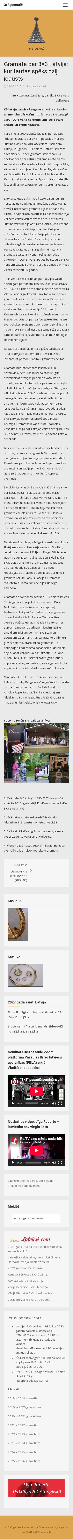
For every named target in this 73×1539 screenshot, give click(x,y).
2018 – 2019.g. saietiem (24, 1398)
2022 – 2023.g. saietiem (24, 1434)
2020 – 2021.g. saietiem (24, 1416)
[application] (36, 1091)
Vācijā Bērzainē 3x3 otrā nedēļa (29, 1299)
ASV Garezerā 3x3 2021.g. (25, 1280)
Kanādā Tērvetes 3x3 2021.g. (28, 1274)
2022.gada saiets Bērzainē (26, 1268)
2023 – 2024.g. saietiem (24, 1443)
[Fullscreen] (60, 1103)
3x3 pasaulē (13, 5)
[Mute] (54, 1103)
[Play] (13, 1103)
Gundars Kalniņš (36, 86)
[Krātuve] (25, 985)
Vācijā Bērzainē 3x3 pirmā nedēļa (30, 1293)
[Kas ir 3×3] (18, 940)
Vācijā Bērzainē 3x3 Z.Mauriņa (28, 1287)
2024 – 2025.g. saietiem (24, 1452)
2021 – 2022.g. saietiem (24, 1425)
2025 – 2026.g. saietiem (24, 1461)
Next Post (18, 872)
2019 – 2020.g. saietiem (24, 1407)
